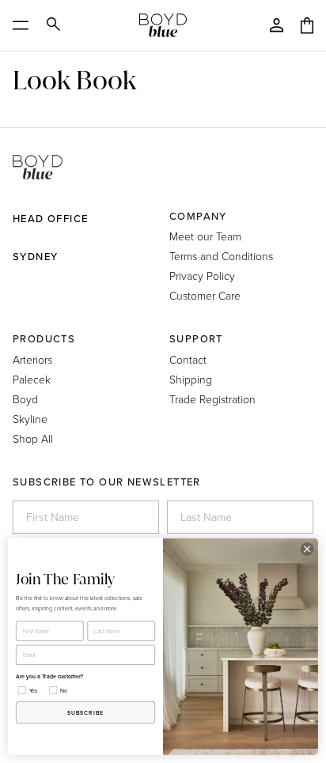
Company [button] (198, 216)
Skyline (30, 418)
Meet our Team (205, 236)
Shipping (190, 379)
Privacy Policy (202, 275)
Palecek (32, 379)
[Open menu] (26, 25)
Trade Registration (212, 398)
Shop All (33, 438)
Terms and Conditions (221, 255)
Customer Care (205, 295)
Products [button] (44, 338)
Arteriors (32, 359)
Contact (188, 359)
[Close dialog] (307, 549)
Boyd (25, 398)
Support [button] (196, 338)
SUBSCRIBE (85, 712)
